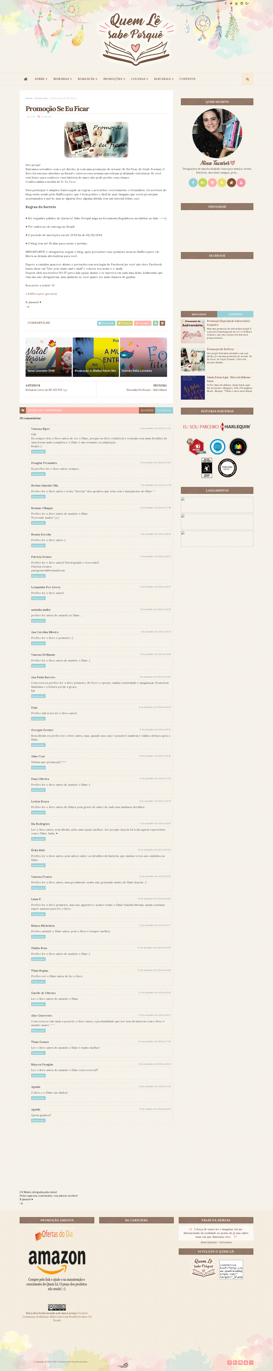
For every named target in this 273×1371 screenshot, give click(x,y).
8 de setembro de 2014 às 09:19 (155, 707)
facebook (164, 410)
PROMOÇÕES (112, 79)
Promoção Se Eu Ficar (220, 349)
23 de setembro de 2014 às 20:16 (154, 1064)
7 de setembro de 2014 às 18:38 (155, 609)
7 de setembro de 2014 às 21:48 (155, 654)
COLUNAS (138, 79)
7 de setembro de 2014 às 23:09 (155, 676)
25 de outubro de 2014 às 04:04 (155, 1109)
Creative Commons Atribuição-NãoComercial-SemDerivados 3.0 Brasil (57, 1316)
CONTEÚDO (235, 314)
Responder (38, 451)
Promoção (41, 98)
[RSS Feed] (221, 182)
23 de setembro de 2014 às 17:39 (154, 1041)
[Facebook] (193, 182)
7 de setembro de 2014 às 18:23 (155, 556)
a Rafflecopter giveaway (41, 294)
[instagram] (242, 3)
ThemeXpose (26, 1361)
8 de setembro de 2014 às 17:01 (155, 778)
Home (29, 98)
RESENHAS (61, 79)
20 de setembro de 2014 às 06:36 (154, 947)
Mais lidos (199, 314)
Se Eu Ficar (68, 182)
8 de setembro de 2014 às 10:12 (155, 729)
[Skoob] (231, 182)
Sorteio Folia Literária (137, 370)
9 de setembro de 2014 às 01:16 (155, 823)
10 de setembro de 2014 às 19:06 (154, 849)
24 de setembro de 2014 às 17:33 (154, 1086)
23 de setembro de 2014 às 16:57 (154, 1015)
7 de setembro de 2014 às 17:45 (155, 485)
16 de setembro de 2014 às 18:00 (154, 898)
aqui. (137, 198)
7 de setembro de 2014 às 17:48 (155, 507)
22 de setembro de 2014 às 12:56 (154, 992)
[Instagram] (212, 182)
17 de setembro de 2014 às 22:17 (155, 925)
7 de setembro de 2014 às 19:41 (155, 631)
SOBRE (40, 79)
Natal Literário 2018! (41, 370)
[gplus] (247, 3)
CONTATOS (187, 79)
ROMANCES (86, 79)
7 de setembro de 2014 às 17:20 (155, 428)
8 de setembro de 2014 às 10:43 (155, 755)
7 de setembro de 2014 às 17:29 (155, 462)
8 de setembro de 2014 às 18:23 (155, 801)
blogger (147, 410)
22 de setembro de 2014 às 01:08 (154, 970)
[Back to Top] (251, 1362)
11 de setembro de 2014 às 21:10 (155, 876)
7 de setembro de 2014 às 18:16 (155, 534)
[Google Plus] (202, 182)
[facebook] (225, 3)
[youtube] (236, 3)
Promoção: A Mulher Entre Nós (95, 370)
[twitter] (231, 3)
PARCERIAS (162, 79)
